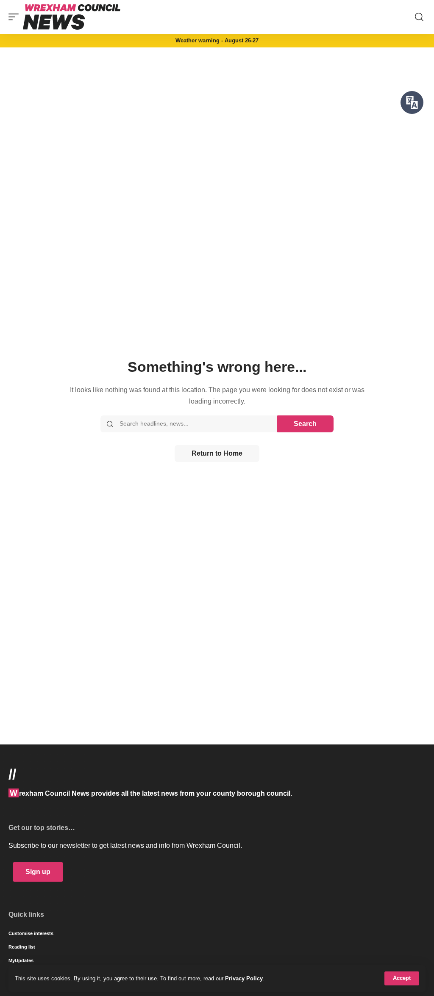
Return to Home (217, 453)
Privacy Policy (244, 978)
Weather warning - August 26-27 (217, 40)
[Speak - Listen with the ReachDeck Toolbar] (412, 102)
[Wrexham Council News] (71, 17)
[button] (401, 978)
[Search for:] (195, 423)
